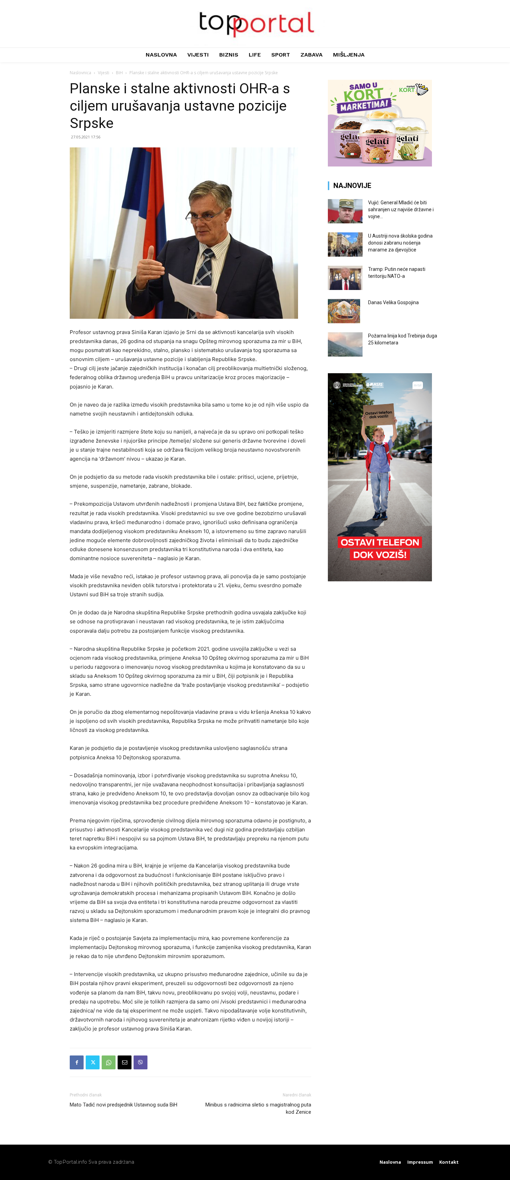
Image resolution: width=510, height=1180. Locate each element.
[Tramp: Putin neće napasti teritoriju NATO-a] (345, 278)
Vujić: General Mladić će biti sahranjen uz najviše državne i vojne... (401, 209)
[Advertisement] (384, 639)
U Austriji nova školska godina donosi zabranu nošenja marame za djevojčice (400, 243)
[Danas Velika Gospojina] (344, 311)
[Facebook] (77, 1062)
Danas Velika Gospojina (393, 302)
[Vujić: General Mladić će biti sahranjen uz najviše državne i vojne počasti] (345, 211)
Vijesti (103, 73)
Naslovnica (80, 73)
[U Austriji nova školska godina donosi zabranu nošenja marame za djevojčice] (345, 244)
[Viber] (140, 1062)
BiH (119, 73)
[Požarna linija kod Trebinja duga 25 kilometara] (345, 344)
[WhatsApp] (109, 1062)
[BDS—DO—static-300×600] (380, 579)
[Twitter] (93, 1062)
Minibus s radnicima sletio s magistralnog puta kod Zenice (258, 1108)
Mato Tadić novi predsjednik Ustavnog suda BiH (123, 1105)
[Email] (124, 1062)
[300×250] (380, 164)
